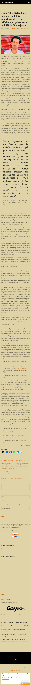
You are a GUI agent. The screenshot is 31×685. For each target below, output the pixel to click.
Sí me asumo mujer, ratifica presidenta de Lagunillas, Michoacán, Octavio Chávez (13, 630)
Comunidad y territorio (17, 478)
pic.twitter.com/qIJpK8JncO (9, 437)
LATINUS (27, 445)
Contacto (26, 667)
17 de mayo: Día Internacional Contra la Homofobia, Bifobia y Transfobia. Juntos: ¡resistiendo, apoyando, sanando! (23, 487)
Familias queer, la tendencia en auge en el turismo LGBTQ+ (15, 625)
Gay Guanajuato (7, 2)
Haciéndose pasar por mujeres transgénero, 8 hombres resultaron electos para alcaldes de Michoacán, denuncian (14, 640)
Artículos (19, 667)
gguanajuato (24, 28)
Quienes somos (11, 667)
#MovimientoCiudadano (18, 366)
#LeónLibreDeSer (7, 431)
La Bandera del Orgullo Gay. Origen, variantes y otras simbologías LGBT (13, 635)
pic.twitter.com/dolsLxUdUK (14, 372)
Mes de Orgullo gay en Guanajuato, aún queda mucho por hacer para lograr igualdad (22, 462)
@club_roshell (21, 368)
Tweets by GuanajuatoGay (6, 548)
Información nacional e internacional (15, 622)
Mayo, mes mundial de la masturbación (8, 487)
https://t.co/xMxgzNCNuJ (18, 435)
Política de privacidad (15, 670)
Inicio (4, 667)
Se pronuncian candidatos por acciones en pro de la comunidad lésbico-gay (7, 462)
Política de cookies (5, 679)
